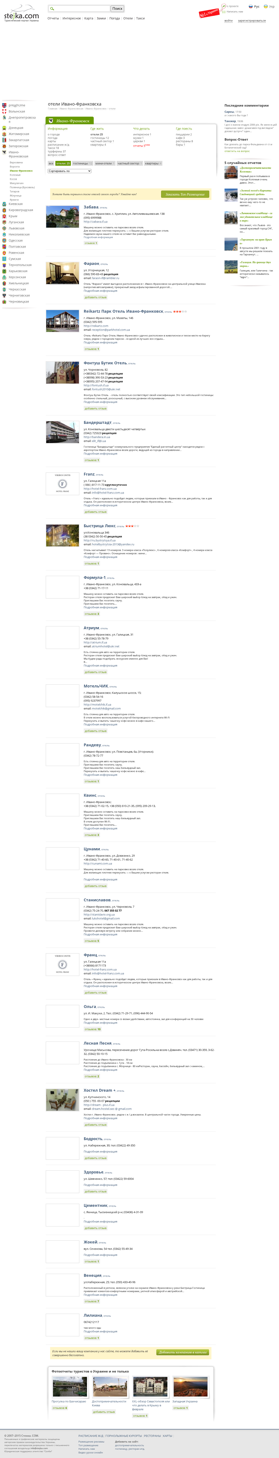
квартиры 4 (98, 145)
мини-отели (104, 163)
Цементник (100, 1205)
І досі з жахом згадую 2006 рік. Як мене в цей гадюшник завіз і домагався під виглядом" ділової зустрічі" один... (251, 128)
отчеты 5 (139, 146)
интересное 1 (142, 134)
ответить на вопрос (237, 151)
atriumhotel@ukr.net (105, 646)
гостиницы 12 (99, 138)
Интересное (72, 18)
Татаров (14, 191)
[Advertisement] (139, 61)
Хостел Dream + (104, 1090)
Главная (52, 108)
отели (112, 108)
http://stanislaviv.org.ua (99, 914)
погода (52, 138)
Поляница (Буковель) (22, 187)
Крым (13, 216)
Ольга (94, 1006)
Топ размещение (88, 1445)
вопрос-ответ (57, 155)
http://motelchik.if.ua (97, 704)
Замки (101, 18)
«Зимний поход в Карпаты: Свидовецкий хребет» (256, 192)
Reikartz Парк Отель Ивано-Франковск (128, 311)
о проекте (232, 6)
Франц (95, 954)
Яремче (14, 199)
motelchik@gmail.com (106, 708)
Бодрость (97, 1138)
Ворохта (15, 166)
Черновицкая (19, 301)
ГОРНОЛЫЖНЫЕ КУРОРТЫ (123, 1436)
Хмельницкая (19, 283)
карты (52, 141)
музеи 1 (138, 138)
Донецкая (16, 128)
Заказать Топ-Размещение (185, 194)
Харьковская (18, 271)
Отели (128, 18)
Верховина (16, 162)
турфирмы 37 (57, 151)
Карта (88, 18)
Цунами (96, 848)
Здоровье (98, 1172)
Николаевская (19, 234)
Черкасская (17, 289)
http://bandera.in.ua (97, 437)
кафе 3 (180, 138)
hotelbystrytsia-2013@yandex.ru (113, 544)
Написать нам (235, 11)
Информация (58, 128)
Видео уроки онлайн (90, 1452)
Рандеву (97, 744)
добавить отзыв (95, 297)
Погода (114, 18)
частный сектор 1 (102, 141)
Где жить (97, 128)
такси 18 (53, 148)
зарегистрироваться (252, 20)
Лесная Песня (102, 1043)
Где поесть (184, 128)
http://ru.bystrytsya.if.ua (100, 540)
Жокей (95, 1242)
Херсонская (17, 277)
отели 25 (96, 134)
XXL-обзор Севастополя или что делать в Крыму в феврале (151, 1405)
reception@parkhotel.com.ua (111, 330)
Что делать (141, 128)
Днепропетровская (22, 119)
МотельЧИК (100, 686)
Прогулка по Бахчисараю (69, 1401)
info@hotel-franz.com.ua (108, 493)
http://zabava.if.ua (95, 221)
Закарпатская (19, 140)
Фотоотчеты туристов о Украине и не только (90, 1371)
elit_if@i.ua (99, 441)
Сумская (15, 259)
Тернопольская (20, 265)
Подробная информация (98, 237)
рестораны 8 (184, 141)
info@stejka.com (39, 1448)
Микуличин (17, 183)
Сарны (229, 112)
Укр (272, 6)
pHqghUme (17, 105)
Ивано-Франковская (18, 154)
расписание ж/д (58, 145)
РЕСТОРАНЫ (152, 1436)
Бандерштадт (102, 422)
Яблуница (15, 195)
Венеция (97, 1275)
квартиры (153, 163)
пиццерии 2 (184, 134)
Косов (13, 179)
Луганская (16, 222)
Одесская (16, 240)
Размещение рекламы (91, 1441)
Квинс (94, 795)
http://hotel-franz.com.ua (100, 489)
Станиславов (101, 899)
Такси (140, 18)
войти (229, 20)
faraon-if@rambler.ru (105, 278)
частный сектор (130, 163)
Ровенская (16, 253)
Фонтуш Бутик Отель (110, 362)
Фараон (96, 263)
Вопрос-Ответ (236, 139)
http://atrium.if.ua (95, 642)
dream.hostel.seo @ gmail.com (112, 1109)
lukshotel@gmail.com (106, 918)
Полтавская (17, 246)
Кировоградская (21, 210)
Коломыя (15, 174)
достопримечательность (129, 1445)
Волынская (17, 111)
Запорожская (18, 146)
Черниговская (19, 295)
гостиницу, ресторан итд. (130, 1448)
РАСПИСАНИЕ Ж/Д (90, 1436)
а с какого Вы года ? (236, 115)
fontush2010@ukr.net (106, 389)
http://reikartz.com (96, 326)
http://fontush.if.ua (96, 385)
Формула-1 (99, 577)
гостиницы (82, 163)
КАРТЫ (167, 1436)
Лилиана (97, 1315)
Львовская (16, 228)
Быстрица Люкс (104, 525)
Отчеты (53, 18)
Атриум (96, 627)
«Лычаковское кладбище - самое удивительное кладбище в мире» (256, 216)
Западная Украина (184, 1401)
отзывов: (91, 243)
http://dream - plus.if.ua (99, 1105)
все (51, 163)
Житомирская (19, 134)
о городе (54, 134)
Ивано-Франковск (21, 170)
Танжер (230, 121)
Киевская (16, 204)
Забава (95, 207)
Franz (93, 474)
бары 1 (180, 145)
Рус (256, 6)
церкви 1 (139, 141)
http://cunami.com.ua (98, 863)
